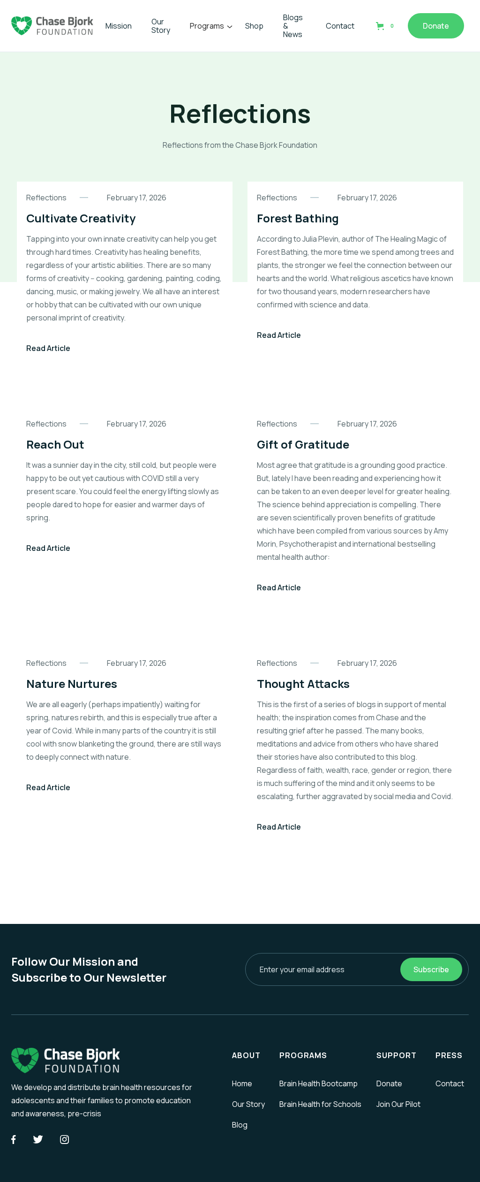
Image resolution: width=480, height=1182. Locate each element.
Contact (340, 26)
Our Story (160, 25)
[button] (210, 25)
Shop (254, 26)
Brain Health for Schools (320, 1104)
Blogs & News (293, 25)
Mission (118, 26)
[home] (52, 26)
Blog (240, 1125)
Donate (436, 26)
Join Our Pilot (398, 1104)
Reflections (46, 197)
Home (242, 1083)
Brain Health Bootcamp (318, 1083)
